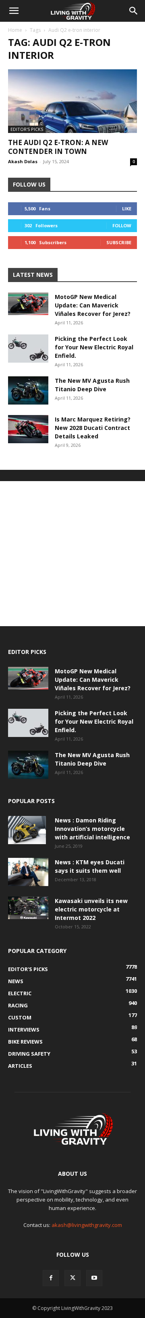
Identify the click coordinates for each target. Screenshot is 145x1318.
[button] (14, 11)
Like (126, 208)
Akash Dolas (22, 161)
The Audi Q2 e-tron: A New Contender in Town (58, 147)
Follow (121, 225)
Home (15, 30)
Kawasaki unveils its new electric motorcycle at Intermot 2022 (91, 909)
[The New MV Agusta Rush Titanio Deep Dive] (28, 390)
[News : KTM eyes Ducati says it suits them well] (28, 872)
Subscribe (118, 242)
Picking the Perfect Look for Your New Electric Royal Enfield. (94, 347)
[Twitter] (72, 1278)
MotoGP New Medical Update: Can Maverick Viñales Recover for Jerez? (92, 305)
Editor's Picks (26, 129)
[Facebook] (51, 1278)
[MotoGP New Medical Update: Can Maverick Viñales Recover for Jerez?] (28, 304)
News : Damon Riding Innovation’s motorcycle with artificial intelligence (92, 828)
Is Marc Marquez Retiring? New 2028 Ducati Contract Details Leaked (92, 427)
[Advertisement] (72, 553)
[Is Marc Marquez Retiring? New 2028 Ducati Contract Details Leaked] (28, 429)
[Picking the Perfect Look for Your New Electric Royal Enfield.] (28, 348)
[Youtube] (94, 1278)
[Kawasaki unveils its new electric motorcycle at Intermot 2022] (28, 908)
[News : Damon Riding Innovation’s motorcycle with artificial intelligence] (27, 830)
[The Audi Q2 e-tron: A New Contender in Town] (72, 101)
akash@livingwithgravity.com (87, 1225)
